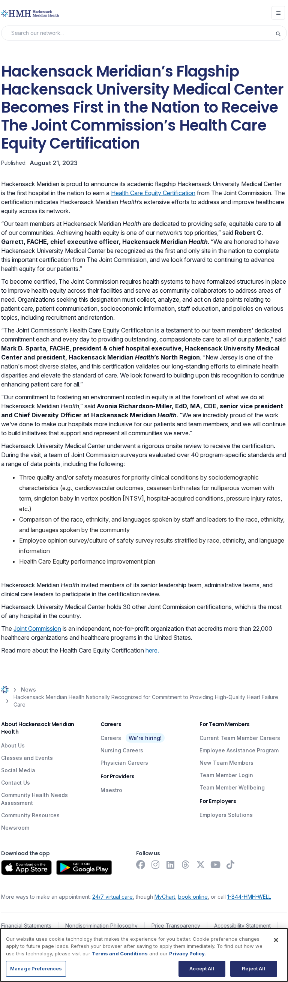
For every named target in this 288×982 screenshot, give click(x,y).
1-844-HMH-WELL (249, 896)
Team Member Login (226, 775)
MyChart (164, 896)
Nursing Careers (121, 750)
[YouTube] (215, 864)
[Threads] (185, 864)
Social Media (18, 770)
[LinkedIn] (170, 864)
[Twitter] (200, 864)
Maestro (111, 790)
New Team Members (227, 762)
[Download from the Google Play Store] (84, 867)
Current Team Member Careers (240, 738)
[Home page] (5, 689)
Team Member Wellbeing (232, 787)
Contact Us (15, 782)
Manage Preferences (36, 968)
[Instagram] (155, 864)
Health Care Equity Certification (153, 193)
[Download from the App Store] (26, 867)
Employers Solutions (226, 815)
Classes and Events (27, 758)
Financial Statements (26, 925)
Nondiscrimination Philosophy (101, 925)
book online (193, 896)
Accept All (201, 968)
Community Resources (30, 815)
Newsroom (15, 827)
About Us (13, 745)
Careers (110, 738)
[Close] (276, 940)
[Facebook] (140, 864)
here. (152, 650)
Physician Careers (124, 762)
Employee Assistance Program (239, 750)
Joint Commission (37, 628)
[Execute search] (280, 33)
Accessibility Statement (242, 925)
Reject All (253, 968)
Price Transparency (176, 925)
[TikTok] (230, 864)
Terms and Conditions (120, 953)
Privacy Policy (187, 953)
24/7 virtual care (112, 896)
